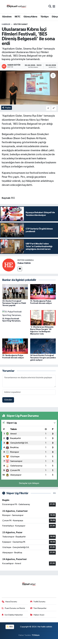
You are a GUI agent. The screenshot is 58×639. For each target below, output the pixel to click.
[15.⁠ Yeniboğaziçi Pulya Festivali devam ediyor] (15, 346)
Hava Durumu (11, 602)
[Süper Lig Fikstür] (54, 493)
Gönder (8, 400)
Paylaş (8, 108)
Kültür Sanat (21, 24)
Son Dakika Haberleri (14, 615)
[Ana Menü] (54, 7)
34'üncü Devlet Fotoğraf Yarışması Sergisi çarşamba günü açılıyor (43, 358)
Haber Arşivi (39, 615)
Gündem (6, 16)
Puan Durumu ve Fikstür (15, 608)
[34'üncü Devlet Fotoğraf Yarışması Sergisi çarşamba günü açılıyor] (43, 346)
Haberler (6, 24)
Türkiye (44, 16)
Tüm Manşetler (40, 608)
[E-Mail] (20, 269)
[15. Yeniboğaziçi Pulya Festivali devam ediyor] (43, 291)
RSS (11, 627)
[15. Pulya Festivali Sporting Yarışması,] (15, 313)
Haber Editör (24, 263)
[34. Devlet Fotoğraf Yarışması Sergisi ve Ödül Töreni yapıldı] (15, 291)
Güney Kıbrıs (30, 16)
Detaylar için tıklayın (29, 483)
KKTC (17, 16)
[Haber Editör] (8, 265)
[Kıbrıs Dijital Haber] (16, 7)
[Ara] (50, 7)
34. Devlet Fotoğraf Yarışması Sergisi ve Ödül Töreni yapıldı (14, 303)
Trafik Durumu (39, 602)
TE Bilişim (36, 635)
